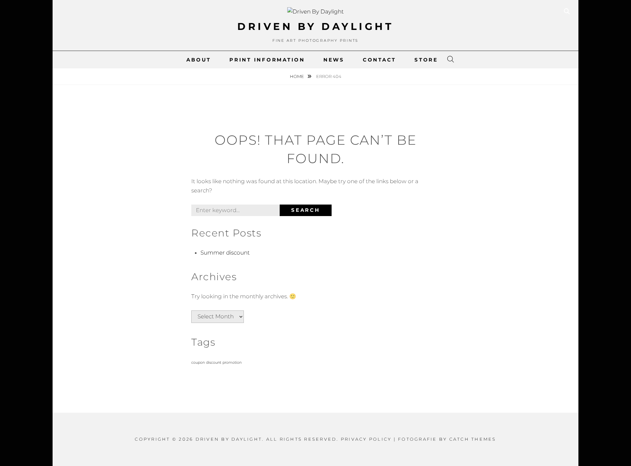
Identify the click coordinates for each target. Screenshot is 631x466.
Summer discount (225, 252)
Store (426, 60)
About (198, 60)
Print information (267, 60)
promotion (232, 362)
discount (213, 362)
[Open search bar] (450, 59)
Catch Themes (472, 439)
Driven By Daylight (315, 26)
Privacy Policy (366, 439)
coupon (198, 362)
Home (297, 76)
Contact (379, 60)
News (333, 60)
